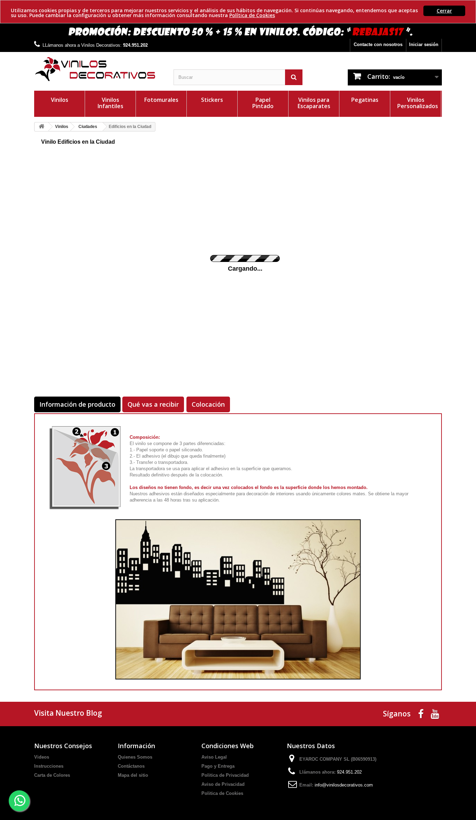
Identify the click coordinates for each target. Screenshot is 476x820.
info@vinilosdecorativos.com (344, 785)
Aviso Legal (214, 757)
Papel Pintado (263, 103)
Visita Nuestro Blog (68, 713)
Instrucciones (48, 766)
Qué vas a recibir (153, 404)
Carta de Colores (52, 775)
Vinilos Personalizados (417, 103)
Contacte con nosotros (378, 44)
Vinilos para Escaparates (314, 103)
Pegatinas (364, 100)
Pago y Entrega (218, 766)
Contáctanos (131, 766)
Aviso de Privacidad (223, 784)
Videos (41, 757)
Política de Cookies (252, 15)
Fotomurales (161, 100)
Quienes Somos (135, 757)
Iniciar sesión (423, 44)
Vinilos (59, 100)
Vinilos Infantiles (110, 103)
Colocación (208, 404)
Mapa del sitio (133, 775)
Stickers (212, 100)
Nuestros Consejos (63, 746)
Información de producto (77, 404)
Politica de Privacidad (225, 775)
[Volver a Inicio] (41, 126)
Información (136, 746)
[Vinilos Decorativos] (98, 69)
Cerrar (444, 10)
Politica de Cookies (222, 793)
